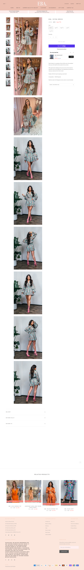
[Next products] (73, 52)
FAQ (46, 528)
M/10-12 (62, 27)
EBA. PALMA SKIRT (58, 55)
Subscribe (64, 551)
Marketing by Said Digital (10, 566)
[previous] (4, 494)
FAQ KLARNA (48, 534)
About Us (73, 521)
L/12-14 (67, 27)
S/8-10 (56, 27)
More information (54, 84)
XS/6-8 (50, 27)
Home (12, 7)
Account (67, 3)
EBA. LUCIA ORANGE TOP (15, 506)
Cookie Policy (73, 525)
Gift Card (61, 7)
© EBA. (6, 564)
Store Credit (47, 530)
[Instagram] (11, 535)
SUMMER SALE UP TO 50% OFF (30, 7)
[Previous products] (70, 52)
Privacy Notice (74, 528)
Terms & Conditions (75, 523)
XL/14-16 (51, 31)
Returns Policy (10, 417)
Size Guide (47, 532)
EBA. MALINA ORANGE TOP (51, 508)
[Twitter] (8, 535)
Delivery (8, 411)
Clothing (43, 7)
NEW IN (18, 7)
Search (72, 3)
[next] (79, 494)
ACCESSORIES (52, 7)
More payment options (61, 48)
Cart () (78, 3)
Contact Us (70, 7)
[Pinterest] (14, 535)
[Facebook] (5, 535)
